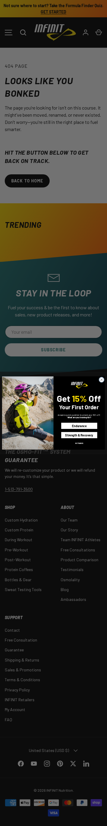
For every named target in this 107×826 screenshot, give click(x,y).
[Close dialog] (101, 379)
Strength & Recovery (79, 435)
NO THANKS (79, 443)
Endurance (79, 425)
